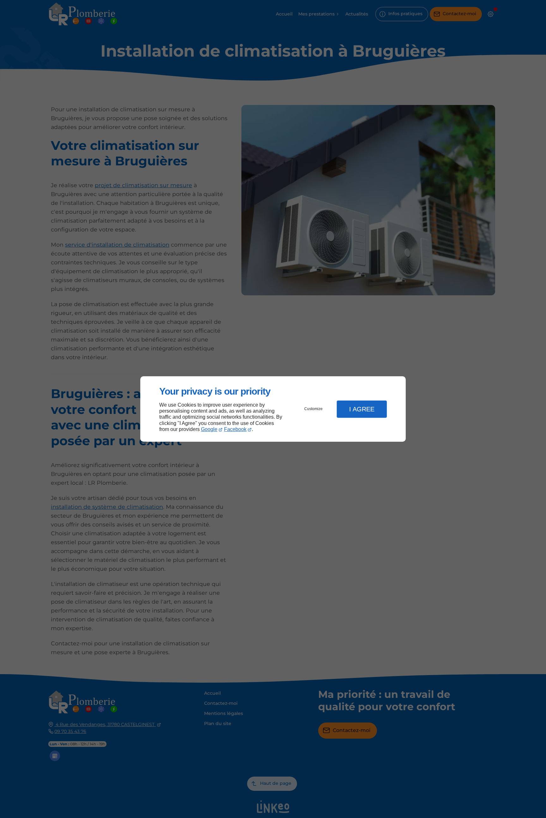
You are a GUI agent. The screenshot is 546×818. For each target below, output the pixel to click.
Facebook (235, 429)
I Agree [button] (361, 409)
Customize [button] (313, 409)
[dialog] (273, 409)
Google (209, 429)
